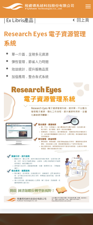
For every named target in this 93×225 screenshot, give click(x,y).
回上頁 (82, 20)
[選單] (84, 6)
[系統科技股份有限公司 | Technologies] (38, 6)
